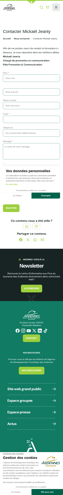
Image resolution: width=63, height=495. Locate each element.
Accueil (7, 38)
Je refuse (17, 195)
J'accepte (46, 195)
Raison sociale (9, 100)
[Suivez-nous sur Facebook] (18, 331)
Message (8, 141)
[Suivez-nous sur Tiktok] (45, 331)
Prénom (7, 86)
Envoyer (11, 208)
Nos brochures (31, 370)
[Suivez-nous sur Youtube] (29, 331)
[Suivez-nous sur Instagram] (23, 331)
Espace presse (18, 412)
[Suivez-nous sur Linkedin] (40, 331)
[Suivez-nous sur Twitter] (34, 331)
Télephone (8, 127)
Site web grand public (24, 389)
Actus (12, 423)
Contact (31, 338)
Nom (6, 73)
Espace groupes (20, 400)
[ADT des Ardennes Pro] (9, 7)
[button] (31, 2)
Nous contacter (22, 38)
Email (6, 114)
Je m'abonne (31, 288)
